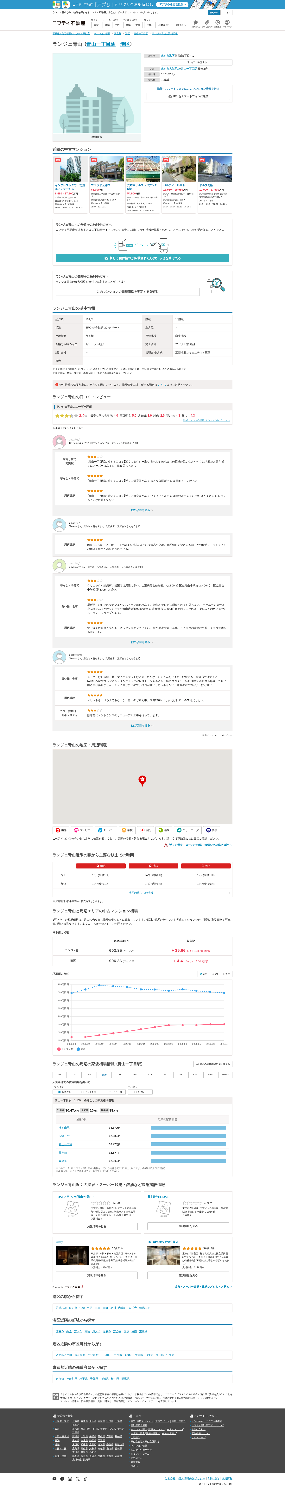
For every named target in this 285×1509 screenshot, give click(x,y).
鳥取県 (92, 1448)
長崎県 (92, 1456)
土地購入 (135, 1437)
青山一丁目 (65, 1144)
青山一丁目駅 (101, 44)
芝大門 (78, 1331)
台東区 (149, 1355)
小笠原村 (93, 1355)
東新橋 (143, 1331)
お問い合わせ (199, 1429)
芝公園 (117, 1331)
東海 (57, 1440)
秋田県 (109, 1421)
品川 (113, 1307)
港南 (134, 1331)
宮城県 (101, 1421)
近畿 (57, 1444)
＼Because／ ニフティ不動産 (207, 1421)
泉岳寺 (133, 1307)
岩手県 (92, 1421)
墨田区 (160, 1355)
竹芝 (90, 1307)
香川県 (75, 1452)
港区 (125, 44)
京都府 (92, 1444)
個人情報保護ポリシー (191, 1478)
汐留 (82, 1307)
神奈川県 (71, 1378)
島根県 (101, 1448)
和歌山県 (119, 1444)
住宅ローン (136, 1458)
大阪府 (75, 1444)
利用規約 (213, 1478)
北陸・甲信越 (62, 1436)
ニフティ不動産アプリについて (208, 1425)
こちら (162, 384)
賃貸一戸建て (179, 1421)
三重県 (101, 1440)
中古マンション (175, 1429)
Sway (59, 1241)
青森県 (84, 1421)
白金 (69, 1331)
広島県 (75, 1448)
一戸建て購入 (138, 1433)
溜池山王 (64, 1127)
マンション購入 (139, 1429)
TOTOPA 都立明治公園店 (162, 1241)
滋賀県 (101, 1444)
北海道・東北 (62, 1421)
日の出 (73, 1307)
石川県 (109, 1436)
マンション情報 (139, 1445)
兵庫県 (84, 1444)
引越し (134, 1466)
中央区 (118, 1355)
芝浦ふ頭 (61, 1307)
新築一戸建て (153, 1433)
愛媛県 (84, 1452)
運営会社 (170, 1478)
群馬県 (125, 1378)
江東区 (170, 1355)
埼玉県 (83, 1378)
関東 (57, 1428)
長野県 (92, 1436)
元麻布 (107, 1331)
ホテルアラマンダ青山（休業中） (75, 1196)
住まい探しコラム (140, 1453)
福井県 (118, 1436)
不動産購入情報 (139, 1425)
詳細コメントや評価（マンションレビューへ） (206, 420)
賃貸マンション (145, 1421)
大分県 (109, 1456)
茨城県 (104, 1378)
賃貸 (133, 1421)
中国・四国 (60, 1448)
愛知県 (75, 1440)
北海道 (75, 1421)
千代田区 (106, 1355)
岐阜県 (84, 1440)
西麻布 (60, 1331)
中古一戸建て (169, 1433)
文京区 (139, 1355)
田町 (105, 1307)
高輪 (87, 1331)
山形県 (118, 1421)
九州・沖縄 (60, 1456)
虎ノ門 (96, 1331)
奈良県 (109, 1444)
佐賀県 (84, 1456)
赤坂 (126, 1331)
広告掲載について (201, 1433)
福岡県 (75, 1456)
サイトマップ (199, 1437)
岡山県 (84, 1448)
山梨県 (84, 1436)
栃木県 (115, 1378)
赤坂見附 (64, 1136)
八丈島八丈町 (64, 1355)
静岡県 (92, 1440)
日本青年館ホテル (158, 1196)
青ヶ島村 (79, 1355)
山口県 (109, 1448)
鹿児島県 (77, 1459)
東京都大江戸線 (170, 68)
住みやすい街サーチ (141, 1449)
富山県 (101, 1436)
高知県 (92, 1452)
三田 (97, 1307)
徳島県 (118, 1448)
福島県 (75, 1424)
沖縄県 (86, 1459)
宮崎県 (118, 1456)
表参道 (63, 1160)
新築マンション (156, 1429)
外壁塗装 (135, 1462)
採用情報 (227, 1478)
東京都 (165, 55)
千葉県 (94, 1378)
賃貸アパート (162, 1421)
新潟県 (75, 1436)
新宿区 (128, 1355)
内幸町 (122, 1307)
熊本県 (101, 1456)
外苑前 (63, 1152)
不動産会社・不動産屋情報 (145, 1441)
